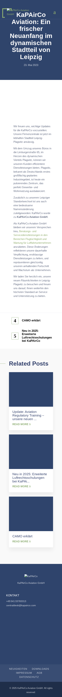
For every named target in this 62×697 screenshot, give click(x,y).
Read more (20, 424)
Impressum (24, 672)
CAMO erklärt (31, 320)
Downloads (40, 668)
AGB (39, 672)
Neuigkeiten (18, 668)
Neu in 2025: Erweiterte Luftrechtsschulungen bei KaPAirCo (36, 336)
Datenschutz (29, 677)
